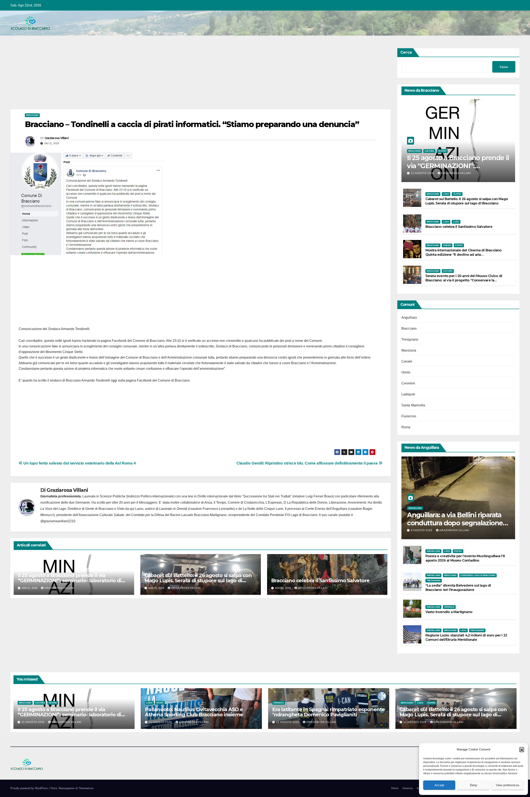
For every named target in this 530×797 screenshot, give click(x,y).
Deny (473, 785)
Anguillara (409, 317)
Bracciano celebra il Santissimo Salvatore (320, 580)
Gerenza (407, 788)
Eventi (459, 245)
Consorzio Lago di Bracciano (477, 575)
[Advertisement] (134, 79)
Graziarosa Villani (57, 138)
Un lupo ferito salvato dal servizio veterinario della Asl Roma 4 (79, 463)
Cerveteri (408, 383)
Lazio (456, 222)
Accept (439, 785)
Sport (160, 703)
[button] (522, 749)
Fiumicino (408, 416)
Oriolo (406, 372)
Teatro (442, 151)
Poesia (458, 551)
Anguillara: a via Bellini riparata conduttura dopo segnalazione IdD (455, 523)
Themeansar (85, 788)
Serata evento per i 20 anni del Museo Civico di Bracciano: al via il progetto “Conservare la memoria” (463, 280)
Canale (406, 361)
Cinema (447, 245)
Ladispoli (408, 394)
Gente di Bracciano (99, 508)
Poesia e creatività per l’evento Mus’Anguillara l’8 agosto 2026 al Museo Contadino (465, 558)
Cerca (406, 52)
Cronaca (449, 607)
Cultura (429, 151)
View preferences (507, 785)
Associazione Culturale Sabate (101, 515)
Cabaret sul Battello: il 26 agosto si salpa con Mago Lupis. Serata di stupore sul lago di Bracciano (198, 580)
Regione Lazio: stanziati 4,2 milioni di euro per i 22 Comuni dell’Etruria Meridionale (466, 637)
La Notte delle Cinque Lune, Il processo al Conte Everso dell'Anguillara (295, 508)
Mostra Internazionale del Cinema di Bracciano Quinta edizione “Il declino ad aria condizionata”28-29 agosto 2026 (463, 254)
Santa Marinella (413, 405)
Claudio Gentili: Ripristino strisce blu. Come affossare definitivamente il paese (307, 463)
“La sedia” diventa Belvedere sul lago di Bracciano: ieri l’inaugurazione (458, 587)
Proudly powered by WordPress (29, 788)
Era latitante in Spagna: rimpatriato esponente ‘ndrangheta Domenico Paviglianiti (328, 712)
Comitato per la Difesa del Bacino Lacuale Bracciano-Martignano (178, 515)
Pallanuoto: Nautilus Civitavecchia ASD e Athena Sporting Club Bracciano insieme (194, 712)
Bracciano (32, 115)
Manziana (408, 350)
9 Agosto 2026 (422, 530)
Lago (446, 194)
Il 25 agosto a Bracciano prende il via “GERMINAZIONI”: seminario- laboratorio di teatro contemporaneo (69, 580)
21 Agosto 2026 (423, 173)
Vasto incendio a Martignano (448, 612)
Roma (406, 427)
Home (394, 788)
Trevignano (409, 339)
